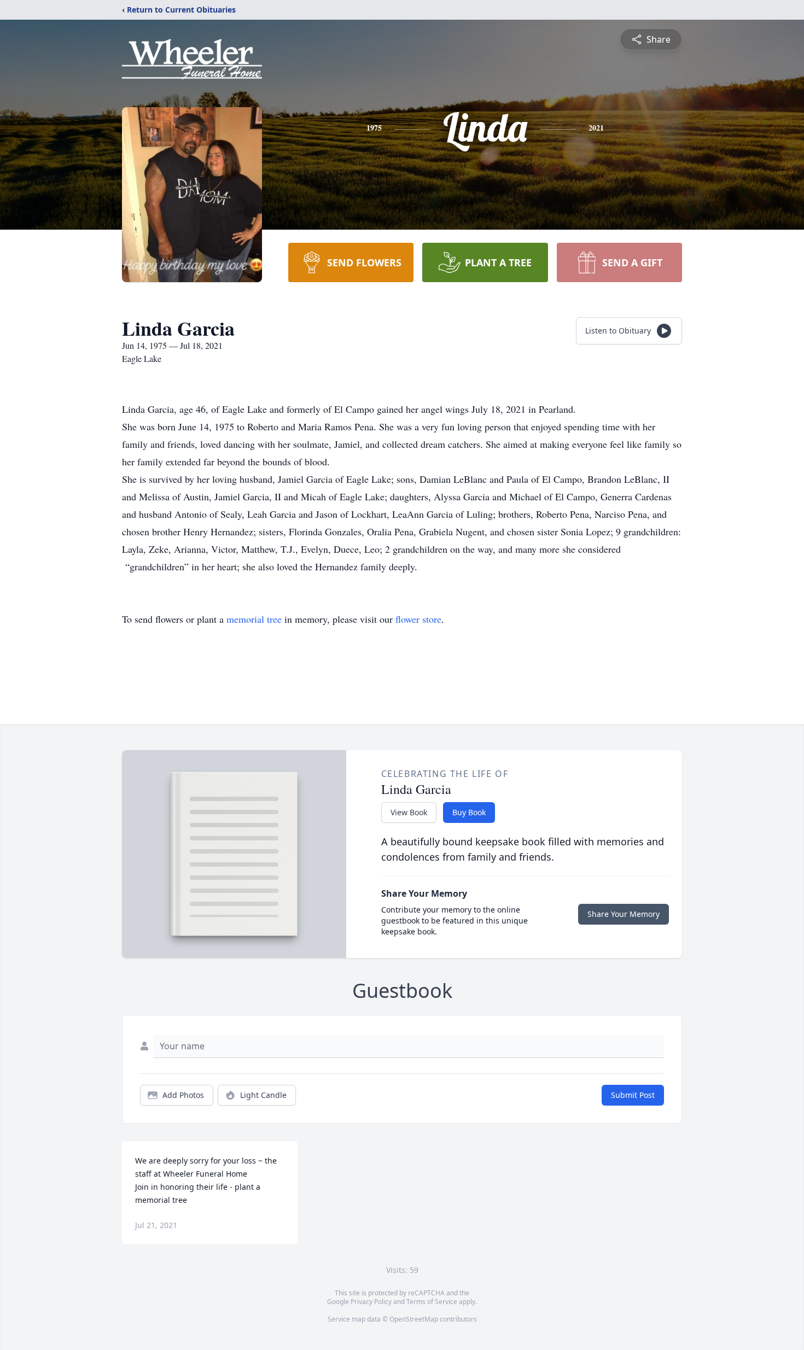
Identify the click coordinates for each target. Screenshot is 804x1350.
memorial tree (254, 619)
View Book (409, 812)
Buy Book (469, 812)
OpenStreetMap (413, 1319)
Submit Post (633, 1095)
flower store (418, 619)
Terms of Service (431, 1301)
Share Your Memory (623, 914)
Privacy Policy (371, 1301)
